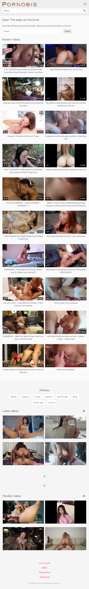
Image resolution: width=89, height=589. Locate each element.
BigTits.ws (48, 396)
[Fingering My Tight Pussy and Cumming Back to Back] (23, 427)
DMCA (44, 567)
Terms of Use (45, 577)
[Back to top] (85, 584)
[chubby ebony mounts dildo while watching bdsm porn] (65, 453)
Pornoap (37, 396)
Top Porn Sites (38, 402)
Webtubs (14, 396)
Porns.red (51, 402)
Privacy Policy (44, 572)
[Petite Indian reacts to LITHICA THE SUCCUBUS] (65, 512)
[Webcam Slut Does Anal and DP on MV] (23, 512)
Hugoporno (26, 396)
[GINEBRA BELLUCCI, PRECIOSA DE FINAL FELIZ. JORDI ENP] (65, 538)
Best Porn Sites (62, 396)
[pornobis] (19, 4)
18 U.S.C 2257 (44, 563)
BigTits (75, 396)
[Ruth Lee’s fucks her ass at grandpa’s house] (23, 538)
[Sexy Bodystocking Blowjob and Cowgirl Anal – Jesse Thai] (23, 453)
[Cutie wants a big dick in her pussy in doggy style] (65, 427)
